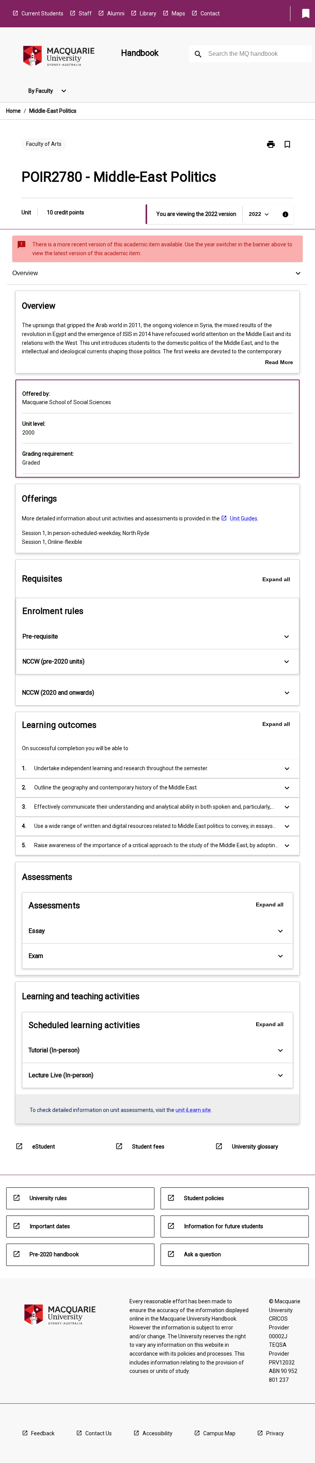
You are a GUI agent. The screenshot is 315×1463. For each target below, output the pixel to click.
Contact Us (98, 1433)
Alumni (115, 13)
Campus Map (219, 1433)
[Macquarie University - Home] (59, 57)
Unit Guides (243, 518)
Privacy (275, 1433)
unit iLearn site (193, 1110)
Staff (85, 13)
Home (13, 111)
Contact (210, 13)
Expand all (276, 579)
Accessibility (157, 1433)
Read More (279, 363)
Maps (178, 13)
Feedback (43, 1433)
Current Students (42, 13)
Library (148, 13)
